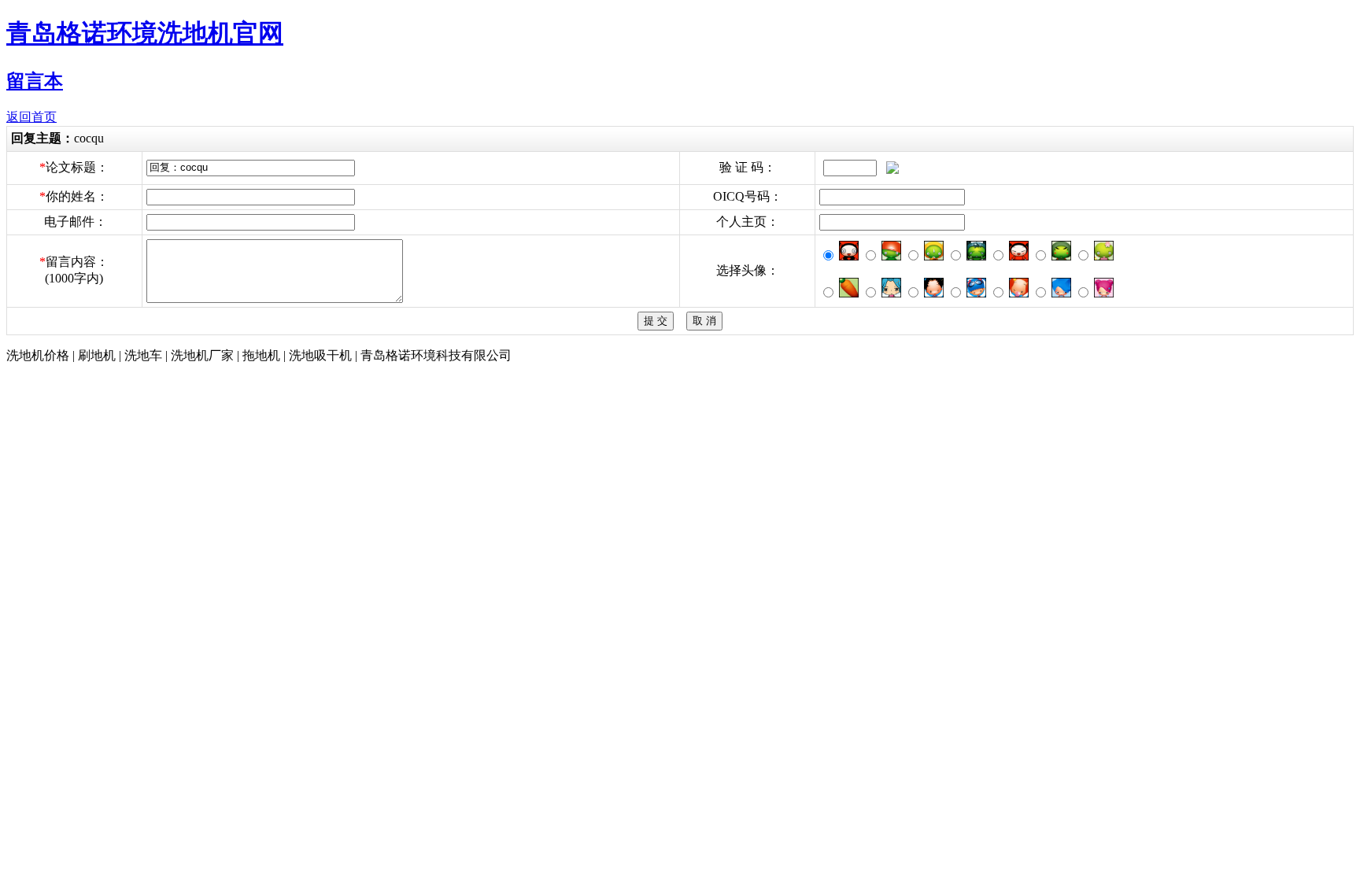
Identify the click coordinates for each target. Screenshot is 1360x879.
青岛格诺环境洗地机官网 (144, 33)
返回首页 (31, 117)
